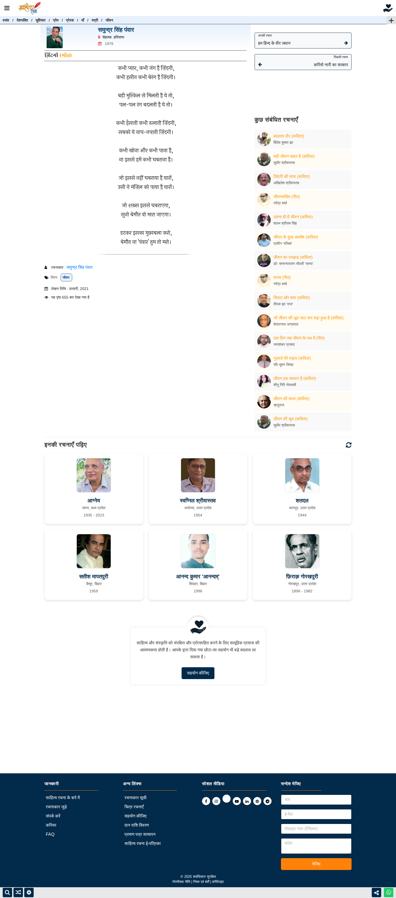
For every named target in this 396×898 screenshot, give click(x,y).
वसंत (6, 20)
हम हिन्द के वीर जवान (274, 40)
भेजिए (316, 864)
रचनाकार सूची (135, 797)
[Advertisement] (303, 89)
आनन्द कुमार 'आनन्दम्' (198, 576)
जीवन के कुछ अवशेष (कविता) (295, 237)
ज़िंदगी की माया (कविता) (291, 176)
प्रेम (55, 20)
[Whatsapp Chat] (388, 892)
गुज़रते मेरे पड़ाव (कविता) (292, 358)
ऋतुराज (278, 405)
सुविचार (41, 20)
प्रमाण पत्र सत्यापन (139, 834)
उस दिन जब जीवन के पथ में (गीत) (299, 338)
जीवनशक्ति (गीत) (286, 196)
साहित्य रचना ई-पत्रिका (142, 843)
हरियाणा (119, 37)
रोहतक (107, 37)
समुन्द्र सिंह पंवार (116, 29)
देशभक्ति (22, 20)
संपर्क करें (53, 816)
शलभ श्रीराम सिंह (285, 223)
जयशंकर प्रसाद (284, 344)
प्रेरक (70, 20)
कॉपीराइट (218, 882)
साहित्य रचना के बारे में (63, 797)
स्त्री (95, 20)
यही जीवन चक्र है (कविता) (294, 156)
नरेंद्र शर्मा (280, 203)
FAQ (50, 834)
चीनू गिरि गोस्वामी (284, 385)
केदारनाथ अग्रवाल (285, 324)
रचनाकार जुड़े (56, 807)
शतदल (302, 501)
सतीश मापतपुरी (93, 576)
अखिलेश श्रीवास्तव (286, 183)
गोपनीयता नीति (181, 882)
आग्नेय (94, 501)
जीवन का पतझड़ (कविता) (292, 257)
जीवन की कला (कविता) (291, 398)
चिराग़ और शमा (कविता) (291, 297)
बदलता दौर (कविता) (288, 136)
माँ (82, 20)
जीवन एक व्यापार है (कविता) (294, 378)
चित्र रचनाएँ (134, 807)
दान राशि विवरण (136, 825)
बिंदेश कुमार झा (283, 142)
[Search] (7, 892)
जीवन (109, 20)
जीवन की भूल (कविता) (290, 419)
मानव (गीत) (282, 277)
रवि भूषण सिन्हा (283, 364)
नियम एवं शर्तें (201, 882)
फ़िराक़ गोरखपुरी (302, 576)
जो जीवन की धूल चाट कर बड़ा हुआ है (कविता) (308, 318)
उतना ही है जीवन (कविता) (293, 217)
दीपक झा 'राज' (283, 304)
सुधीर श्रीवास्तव (284, 162)
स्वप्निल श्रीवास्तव (198, 501)
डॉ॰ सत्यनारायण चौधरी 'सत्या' (293, 263)
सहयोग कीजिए (198, 673)
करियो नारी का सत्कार (331, 61)
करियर (51, 825)
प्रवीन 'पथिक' (282, 243)
